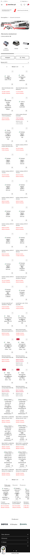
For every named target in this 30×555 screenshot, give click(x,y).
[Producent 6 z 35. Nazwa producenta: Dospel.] (23, 524)
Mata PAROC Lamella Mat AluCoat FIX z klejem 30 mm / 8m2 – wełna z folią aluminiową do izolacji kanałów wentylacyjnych (8, 470)
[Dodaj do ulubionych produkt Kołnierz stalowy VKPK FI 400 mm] (12, 234)
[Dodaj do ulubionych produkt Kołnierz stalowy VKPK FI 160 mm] (26, 155)
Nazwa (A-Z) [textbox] (4, 62)
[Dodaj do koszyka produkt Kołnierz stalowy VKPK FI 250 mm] (26, 194)
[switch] (3, 553)
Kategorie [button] (4, 546)
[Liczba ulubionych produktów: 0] (24, 4)
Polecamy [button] (7, 485)
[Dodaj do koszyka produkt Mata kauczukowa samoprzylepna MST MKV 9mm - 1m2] (26, 382)
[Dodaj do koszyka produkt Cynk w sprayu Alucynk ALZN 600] (26, 110)
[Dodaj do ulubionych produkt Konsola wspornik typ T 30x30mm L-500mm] (12, 287)
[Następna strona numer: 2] (23, 67)
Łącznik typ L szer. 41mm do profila (22, 304)
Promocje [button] (23, 485)
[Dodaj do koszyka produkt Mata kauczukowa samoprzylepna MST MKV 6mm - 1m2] (12, 382)
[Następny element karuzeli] (28, 524)
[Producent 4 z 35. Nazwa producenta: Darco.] (5, 524)
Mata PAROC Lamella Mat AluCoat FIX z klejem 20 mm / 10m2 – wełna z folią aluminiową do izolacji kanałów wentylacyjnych (22, 444)
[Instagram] (16, 551)
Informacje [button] (4, 538)
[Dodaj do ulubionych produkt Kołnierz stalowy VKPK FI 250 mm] (26, 181)
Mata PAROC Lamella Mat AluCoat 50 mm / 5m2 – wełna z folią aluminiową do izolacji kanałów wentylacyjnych (8, 444)
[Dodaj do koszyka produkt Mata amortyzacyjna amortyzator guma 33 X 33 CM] (12, 326)
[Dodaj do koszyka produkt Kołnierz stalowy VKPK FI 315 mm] (12, 220)
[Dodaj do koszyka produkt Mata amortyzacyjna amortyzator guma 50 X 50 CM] (26, 326)
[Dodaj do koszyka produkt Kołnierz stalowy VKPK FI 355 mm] (26, 220)
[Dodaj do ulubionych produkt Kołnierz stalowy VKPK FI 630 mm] (12, 260)
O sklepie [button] (3, 542)
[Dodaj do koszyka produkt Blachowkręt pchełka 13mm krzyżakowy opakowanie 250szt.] (12, 110)
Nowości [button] (15, 485)
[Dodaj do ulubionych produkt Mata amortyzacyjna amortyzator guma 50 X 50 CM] (26, 313)
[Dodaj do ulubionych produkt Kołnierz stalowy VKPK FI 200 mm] (12, 181)
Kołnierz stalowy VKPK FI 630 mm (8, 277)
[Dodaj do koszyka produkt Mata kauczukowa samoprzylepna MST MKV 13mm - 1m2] (12, 352)
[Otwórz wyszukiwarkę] (21, 4)
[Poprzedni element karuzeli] (2, 524)
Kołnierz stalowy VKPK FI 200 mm (8, 198)
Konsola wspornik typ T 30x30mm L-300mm (21, 277)
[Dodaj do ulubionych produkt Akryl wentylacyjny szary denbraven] (26, 71)
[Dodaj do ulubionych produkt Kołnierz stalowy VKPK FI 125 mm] (12, 155)
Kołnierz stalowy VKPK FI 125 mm (8, 172)
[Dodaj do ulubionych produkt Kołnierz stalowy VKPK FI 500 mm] (26, 234)
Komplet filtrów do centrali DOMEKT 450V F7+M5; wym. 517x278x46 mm (16, 503)
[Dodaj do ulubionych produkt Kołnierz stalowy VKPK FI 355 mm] (26, 207)
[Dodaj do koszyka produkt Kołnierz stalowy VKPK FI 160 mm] (26, 167)
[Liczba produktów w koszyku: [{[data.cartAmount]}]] (27, 4)
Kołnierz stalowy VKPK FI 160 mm (22, 172)
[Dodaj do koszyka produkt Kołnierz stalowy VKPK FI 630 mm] (12, 273)
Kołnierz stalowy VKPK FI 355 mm (22, 224)
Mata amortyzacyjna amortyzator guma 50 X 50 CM (21, 330)
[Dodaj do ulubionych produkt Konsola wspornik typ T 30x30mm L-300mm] (26, 260)
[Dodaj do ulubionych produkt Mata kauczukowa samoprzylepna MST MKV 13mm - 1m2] (12, 339)
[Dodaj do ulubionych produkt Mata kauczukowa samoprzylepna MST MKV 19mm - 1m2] (26, 339)
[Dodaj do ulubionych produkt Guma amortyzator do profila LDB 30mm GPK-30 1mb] (12, 128)
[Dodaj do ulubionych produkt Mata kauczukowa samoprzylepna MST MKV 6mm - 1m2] (12, 370)
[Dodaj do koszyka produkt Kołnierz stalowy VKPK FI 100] (26, 141)
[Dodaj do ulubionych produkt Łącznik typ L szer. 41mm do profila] (26, 287)
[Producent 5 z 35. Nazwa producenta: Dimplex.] (14, 524)
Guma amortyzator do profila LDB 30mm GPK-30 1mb (8, 145)
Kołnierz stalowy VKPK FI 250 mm (22, 198)
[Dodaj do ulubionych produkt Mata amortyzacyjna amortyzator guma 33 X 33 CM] (12, 313)
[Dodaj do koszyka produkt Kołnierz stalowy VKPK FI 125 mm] (12, 167)
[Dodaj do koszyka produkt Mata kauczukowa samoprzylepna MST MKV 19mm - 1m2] (26, 352)
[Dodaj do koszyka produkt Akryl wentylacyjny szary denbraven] (26, 84)
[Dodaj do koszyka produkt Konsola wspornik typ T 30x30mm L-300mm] (26, 273)
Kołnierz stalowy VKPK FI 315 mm (8, 224)
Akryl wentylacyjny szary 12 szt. (7, 88)
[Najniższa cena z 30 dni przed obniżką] (27, 121)
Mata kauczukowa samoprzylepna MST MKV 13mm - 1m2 (8, 356)
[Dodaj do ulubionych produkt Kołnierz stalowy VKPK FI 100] (26, 128)
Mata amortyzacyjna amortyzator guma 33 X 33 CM (7, 330)
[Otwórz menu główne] (2, 4)
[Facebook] (14, 551)
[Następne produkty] (26, 495)
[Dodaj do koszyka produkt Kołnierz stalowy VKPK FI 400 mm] (12, 246)
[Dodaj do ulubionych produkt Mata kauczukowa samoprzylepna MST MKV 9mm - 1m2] (26, 370)
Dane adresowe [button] (5, 534)
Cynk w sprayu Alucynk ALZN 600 (21, 115)
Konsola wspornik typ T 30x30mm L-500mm (7, 304)
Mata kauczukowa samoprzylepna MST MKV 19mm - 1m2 (22, 356)
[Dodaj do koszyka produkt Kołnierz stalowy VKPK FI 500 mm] (26, 246)
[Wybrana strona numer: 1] (15, 67)
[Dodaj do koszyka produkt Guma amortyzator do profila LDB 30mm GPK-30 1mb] (12, 141)
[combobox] (15, 62)
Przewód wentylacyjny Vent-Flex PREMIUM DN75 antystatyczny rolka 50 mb (5, 503)
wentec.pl (13, 553)
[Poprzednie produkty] (3, 495)
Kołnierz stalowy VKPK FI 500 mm (22, 251)
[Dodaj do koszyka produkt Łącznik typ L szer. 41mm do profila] (26, 299)
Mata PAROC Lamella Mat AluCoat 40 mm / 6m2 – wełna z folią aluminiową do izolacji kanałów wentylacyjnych (22, 417)
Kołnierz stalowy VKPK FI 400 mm (8, 251)
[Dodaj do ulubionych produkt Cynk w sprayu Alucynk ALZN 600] (26, 98)
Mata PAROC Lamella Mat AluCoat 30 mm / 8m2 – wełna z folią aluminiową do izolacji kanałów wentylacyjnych (8, 417)
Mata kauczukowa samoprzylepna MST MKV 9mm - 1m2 (22, 387)
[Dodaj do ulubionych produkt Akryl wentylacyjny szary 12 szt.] (12, 71)
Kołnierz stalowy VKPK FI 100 (22, 145)
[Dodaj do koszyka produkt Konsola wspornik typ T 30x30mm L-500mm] (12, 299)
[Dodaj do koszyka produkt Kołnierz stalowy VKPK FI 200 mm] (12, 194)
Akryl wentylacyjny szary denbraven (21, 88)
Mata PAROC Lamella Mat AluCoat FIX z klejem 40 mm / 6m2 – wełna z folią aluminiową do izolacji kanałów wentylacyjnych (22, 470)
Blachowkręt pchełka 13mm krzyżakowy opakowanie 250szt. (7, 115)
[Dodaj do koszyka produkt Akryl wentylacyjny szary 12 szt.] (12, 84)
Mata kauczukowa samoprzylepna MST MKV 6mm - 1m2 (8, 387)
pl (1, 1)
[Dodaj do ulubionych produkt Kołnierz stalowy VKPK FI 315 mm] (12, 207)
